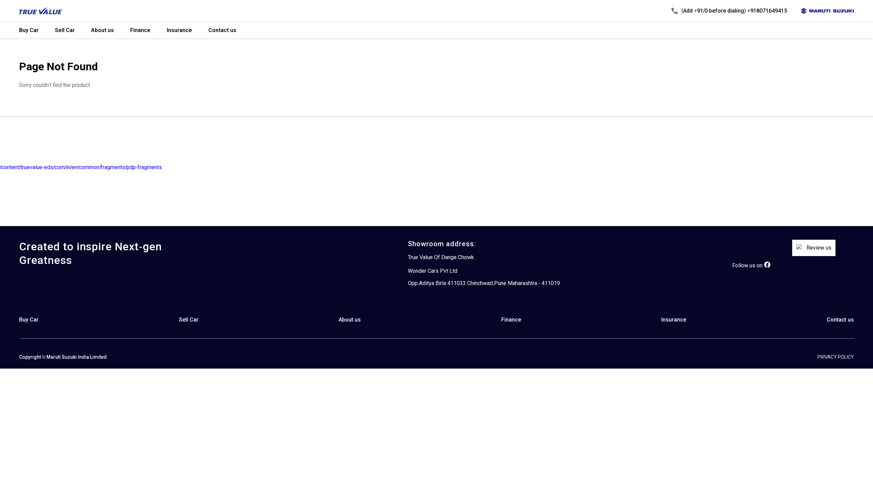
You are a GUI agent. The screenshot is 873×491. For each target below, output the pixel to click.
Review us (819, 247)
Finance (140, 30)
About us (102, 30)
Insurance (179, 30)
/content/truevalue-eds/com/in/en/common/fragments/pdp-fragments (81, 167)
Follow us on (747, 265)
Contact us (222, 30)
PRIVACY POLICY (835, 357)
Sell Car (65, 30)
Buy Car (29, 30)
